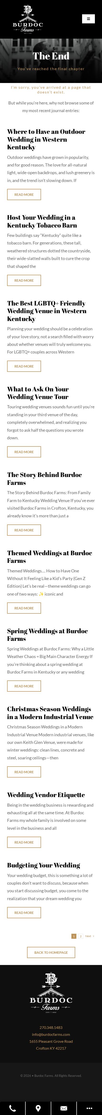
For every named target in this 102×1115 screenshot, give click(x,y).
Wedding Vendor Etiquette (46, 794)
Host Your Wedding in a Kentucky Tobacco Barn (42, 221)
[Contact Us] (64, 1108)
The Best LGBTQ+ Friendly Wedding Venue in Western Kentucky (47, 311)
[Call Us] (13, 1108)
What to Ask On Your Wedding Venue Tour (38, 392)
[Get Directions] (38, 1108)
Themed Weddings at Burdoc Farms (49, 556)
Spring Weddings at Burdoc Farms (47, 634)
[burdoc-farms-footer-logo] (28, 7)
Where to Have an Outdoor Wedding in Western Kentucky (46, 139)
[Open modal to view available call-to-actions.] (89, 1108)
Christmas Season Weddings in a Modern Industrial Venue (50, 712)
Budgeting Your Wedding (43, 865)
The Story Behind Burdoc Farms (44, 478)
